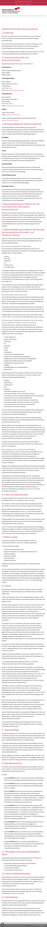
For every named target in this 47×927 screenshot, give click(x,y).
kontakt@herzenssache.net (27, 1)
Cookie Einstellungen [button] (21, 925)
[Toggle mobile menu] (44, 7)
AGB (16, 925)
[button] (2, 924)
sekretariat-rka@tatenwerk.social (15, 90)
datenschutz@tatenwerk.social (10, 120)
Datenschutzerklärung (10, 925)
